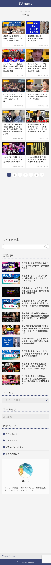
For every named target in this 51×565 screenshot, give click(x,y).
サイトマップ (11, 440)
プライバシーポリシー (15, 447)
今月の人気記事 (12, 454)
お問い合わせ (11, 434)
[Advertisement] (25, 207)
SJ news (25, 3)
